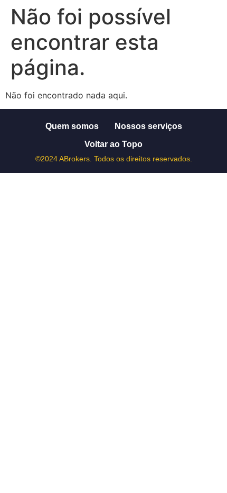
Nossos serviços (148, 126)
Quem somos (72, 126)
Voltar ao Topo (113, 144)
